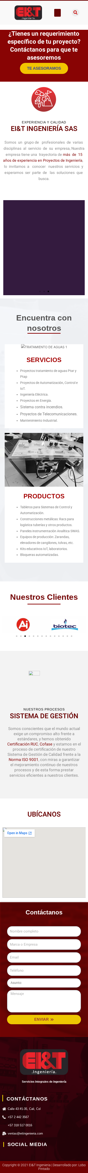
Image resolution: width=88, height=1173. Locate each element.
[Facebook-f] (6, 1155)
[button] (57, 13)
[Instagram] (18, 1155)
